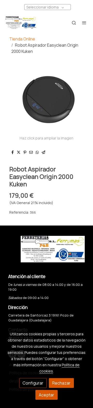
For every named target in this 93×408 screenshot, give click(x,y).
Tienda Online (22, 39)
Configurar (32, 383)
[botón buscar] (74, 22)
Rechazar (61, 383)
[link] (20, 22)
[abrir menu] (84, 22)
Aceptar (46, 395)
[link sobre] (46, 252)
